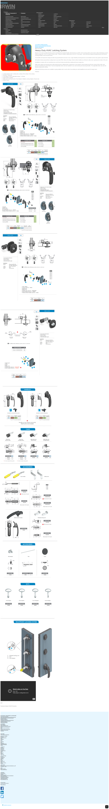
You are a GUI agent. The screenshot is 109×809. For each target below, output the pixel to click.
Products (6, 12)
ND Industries (56, 20)
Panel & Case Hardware (25, 21)
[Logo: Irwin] (54, 7)
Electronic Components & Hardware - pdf (8, 765)
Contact (7, 31)
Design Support (8, 32)
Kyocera (55, 19)
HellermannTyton (41, 25)
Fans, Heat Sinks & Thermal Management (8, 717)
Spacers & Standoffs (25, 25)
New (103, 27)
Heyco (39, 27)
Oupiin (55, 21)
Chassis (72, 21)
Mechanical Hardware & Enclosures (12, 17)
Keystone (2, 748)
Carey (39, 19)
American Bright (41, 15)
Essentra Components (42, 23)
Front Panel (73, 23)
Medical (72, 25)
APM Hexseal (40, 16)
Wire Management (9, 27)
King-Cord (55, 17)
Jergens (55, 15)
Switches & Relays (9, 24)
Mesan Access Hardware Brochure (43, 45)
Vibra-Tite (55, 27)
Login (37, 34)
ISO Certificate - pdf (4, 779)
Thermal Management (10, 25)
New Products (3, 768)
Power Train (88, 21)
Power (2, 760)
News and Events (4, 769)
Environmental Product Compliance (12, 33)
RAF (54, 23)
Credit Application (4, 778)
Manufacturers (39, 12)
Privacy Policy (3, 782)
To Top (106, 806)
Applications (72, 20)
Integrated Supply (24, 29)
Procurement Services (25, 31)
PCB (72, 27)
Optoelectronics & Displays (11, 19)
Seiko (2, 753)
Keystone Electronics (57, 16)
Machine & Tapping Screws (26, 19)
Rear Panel (88, 23)
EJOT (1, 742)
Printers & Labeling (9, 21)
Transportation (89, 25)
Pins (22, 23)
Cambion (40, 17)
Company (6, 28)
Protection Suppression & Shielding (12, 23)
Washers (22, 27)
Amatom (40, 13)
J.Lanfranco (56, 13)
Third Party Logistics (24, 32)
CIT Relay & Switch (41, 20)
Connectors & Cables (9, 16)
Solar (87, 24)
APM (1, 738)
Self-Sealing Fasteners (5, 734)
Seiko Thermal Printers (58, 25)
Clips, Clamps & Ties (25, 17)
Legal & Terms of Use (5, 783)
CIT (1, 740)
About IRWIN (8, 29)
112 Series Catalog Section (41, 44)
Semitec (55, 24)
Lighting (72, 24)
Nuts (22, 20)
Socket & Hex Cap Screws (25, 24)
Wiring (87, 27)
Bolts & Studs (23, 16)
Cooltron (39, 21)
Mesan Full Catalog (39, 47)
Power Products (8, 20)
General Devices (41, 24)
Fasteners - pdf (3, 766)
